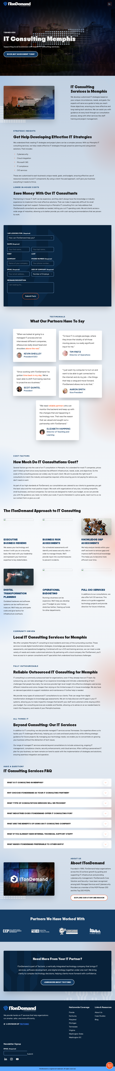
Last (33, 254)
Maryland (72, 1019)
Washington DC (75, 1037)
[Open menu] (109, 4)
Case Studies (100, 1016)
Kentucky (73, 1016)
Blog (96, 1019)
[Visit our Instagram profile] (11, 1059)
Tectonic (24, 1024)
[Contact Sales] (109, 1065)
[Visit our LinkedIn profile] (6, 1059)
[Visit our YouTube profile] (17, 1059)
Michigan (72, 1023)
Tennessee (73, 1027)
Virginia (72, 1030)
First (9, 254)
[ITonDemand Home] (17, 4)
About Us (98, 1012)
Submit (30, 1054)
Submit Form (30, 296)
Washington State (76, 1034)
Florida (71, 1012)
